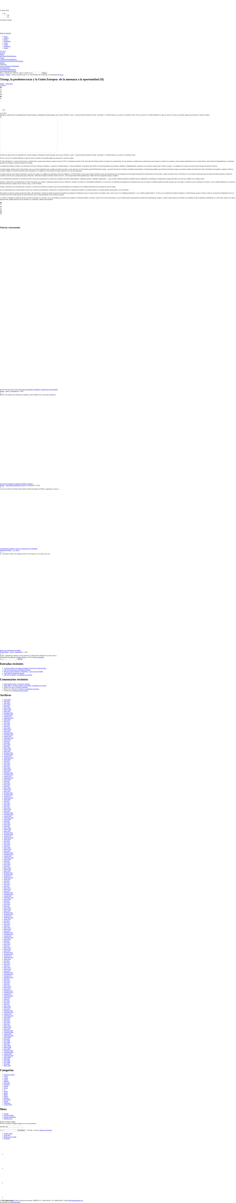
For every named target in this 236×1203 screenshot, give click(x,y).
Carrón (6, 43)
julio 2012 (7, 979)
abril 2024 (7, 746)
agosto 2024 (7, 739)
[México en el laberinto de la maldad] (71, 649)
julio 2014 (7, 941)
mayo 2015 (7, 924)
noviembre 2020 (8, 814)
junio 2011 (7, 1001)
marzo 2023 (7, 768)
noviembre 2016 (8, 894)
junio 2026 (7, 703)
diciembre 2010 (8, 1011)
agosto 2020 (7, 819)
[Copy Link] (118, 98)
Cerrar (5, 36)
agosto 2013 (7, 959)
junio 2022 (7, 783)
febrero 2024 (7, 749)
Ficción (6, 59)
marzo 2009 (7, 1045)
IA (18, 61)
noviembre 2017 (8, 874)
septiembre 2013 (8, 957)
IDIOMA (2, 1126)
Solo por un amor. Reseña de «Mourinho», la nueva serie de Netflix (23, 671)
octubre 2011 (7, 994)
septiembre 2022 (8, 778)
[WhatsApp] (118, 93)
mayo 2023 (7, 764)
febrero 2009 (7, 1047)
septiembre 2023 (8, 758)
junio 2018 (7, 862)
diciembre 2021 (8, 793)
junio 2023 (7, 763)
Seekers (6, 48)
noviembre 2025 (8, 714)
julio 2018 (7, 861)
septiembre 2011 (8, 996)
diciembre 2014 (8, 932)
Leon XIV (3, 66)
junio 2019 (7, 842)
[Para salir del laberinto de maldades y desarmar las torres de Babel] (118, 388)
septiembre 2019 (8, 838)
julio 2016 (7, 901)
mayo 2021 (7, 804)
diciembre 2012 (8, 972)
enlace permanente (38, 657)
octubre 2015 (7, 916)
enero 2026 (7, 711)
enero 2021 (7, 811)
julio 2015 (7, 921)
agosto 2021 (7, 799)
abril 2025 (7, 726)
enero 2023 (7, 771)
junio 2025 (7, 723)
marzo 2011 (7, 1006)
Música (14, 59)
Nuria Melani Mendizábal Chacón (15, 485)
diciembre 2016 (8, 892)
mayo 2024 (7, 744)
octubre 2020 (7, 816)
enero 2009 (7, 1049)
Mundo (2, 84)
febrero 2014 (7, 949)
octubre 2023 (7, 756)
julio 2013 (7, 961)
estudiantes (16, 66)
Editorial (6, 38)
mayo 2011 (7, 1002)
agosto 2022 (7, 779)
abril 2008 (7, 1064)
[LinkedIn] (118, 91)
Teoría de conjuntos (24, 684)
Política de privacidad (10, 1137)
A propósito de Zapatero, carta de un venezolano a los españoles (18, 548)
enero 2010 (7, 1029)
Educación (14, 61)
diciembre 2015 (8, 912)
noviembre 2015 (8, 914)
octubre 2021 (7, 796)
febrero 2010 (7, 1027)
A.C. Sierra (16, 550)
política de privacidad (45, 1130)
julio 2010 (7, 1019)
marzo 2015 (7, 927)
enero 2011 (7, 1009)
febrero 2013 (7, 969)
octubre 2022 (7, 776)
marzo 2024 (7, 748)
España (8, 71)
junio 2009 (7, 1040)
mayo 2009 (7, 1042)
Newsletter (7, 1138)
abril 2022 (7, 786)
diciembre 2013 (8, 952)
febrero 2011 (7, 1007)
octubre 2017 (7, 876)
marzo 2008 (7, 1065)
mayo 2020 (7, 824)
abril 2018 (7, 866)
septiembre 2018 (8, 857)
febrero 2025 (7, 729)
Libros (10, 59)
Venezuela (13, 71)
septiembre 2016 (8, 897)
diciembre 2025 (8, 713)
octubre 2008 (7, 1054)
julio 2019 (7, 841)
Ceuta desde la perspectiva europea (14, 673)
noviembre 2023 (8, 754)
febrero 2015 (7, 929)
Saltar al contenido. (5, 33)
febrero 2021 (7, 809)
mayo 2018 (7, 864)
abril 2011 (6, 1004)
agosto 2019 (7, 839)
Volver (61, 75)
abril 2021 (7, 806)
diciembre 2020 (8, 813)
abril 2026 (7, 706)
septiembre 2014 (8, 937)
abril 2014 (7, 946)
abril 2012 (7, 984)
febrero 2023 (7, 769)
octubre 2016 (7, 896)
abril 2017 (7, 886)
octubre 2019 (7, 836)
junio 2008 (7, 1060)
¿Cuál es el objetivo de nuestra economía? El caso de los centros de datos (25, 668)
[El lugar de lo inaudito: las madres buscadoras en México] (77, 482)
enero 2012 (7, 989)
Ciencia (9, 61)
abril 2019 (7, 846)
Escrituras (6, 1084)
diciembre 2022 (8, 773)
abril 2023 (7, 766)
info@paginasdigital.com (75, 1200)
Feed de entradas (8, 1115)
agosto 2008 (7, 1057)
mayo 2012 (7, 982)
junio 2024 (7, 743)
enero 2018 (7, 871)
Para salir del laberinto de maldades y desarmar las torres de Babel (38, 389)
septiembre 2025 (8, 718)
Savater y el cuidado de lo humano (29, 689)
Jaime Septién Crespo (10, 684)
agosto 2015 (7, 919)
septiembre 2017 (8, 877)
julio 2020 (7, 821)
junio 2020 (7, 823)
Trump (3, 68)
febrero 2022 (7, 789)
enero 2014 (7, 951)
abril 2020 (7, 826)
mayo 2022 (7, 784)
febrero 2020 (7, 829)
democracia (9, 66)
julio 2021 (7, 801)
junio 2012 (7, 981)
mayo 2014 (7, 944)
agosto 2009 (7, 1037)
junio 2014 (7, 942)
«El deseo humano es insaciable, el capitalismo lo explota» (30, 685)
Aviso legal (7, 1135)
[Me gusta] (0, 109)
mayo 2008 (7, 1062)
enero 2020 (7, 831)
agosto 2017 (7, 879)
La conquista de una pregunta (19, 690)
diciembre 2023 (8, 753)
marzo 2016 (7, 907)
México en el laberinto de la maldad (10, 650)
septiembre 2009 (8, 1035)
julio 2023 (7, 761)
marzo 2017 (7, 887)
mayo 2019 (7, 844)
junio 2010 (7, 1020)
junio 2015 (7, 922)
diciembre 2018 (8, 852)
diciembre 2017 (8, 872)
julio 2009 (7, 1039)
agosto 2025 (7, 719)
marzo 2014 (7, 947)
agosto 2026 (7, 699)
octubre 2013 (7, 956)
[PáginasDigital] (17, 29)
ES (4, 13)
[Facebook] (118, 87)
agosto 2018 (7, 859)
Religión (13, 56)
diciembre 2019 (8, 833)
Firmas (6, 39)
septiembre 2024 (8, 738)
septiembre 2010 (8, 1016)
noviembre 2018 (8, 854)
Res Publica (7, 41)
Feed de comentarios (10, 1117)
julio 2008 (7, 1059)
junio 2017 (7, 882)
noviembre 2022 (8, 774)
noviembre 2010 (8, 1012)
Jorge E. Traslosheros (11, 391)
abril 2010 (7, 1024)
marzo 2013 (7, 967)
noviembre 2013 (8, 954)
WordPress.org (8, 1118)
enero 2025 (7, 731)
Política (9, 56)
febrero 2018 (7, 869)
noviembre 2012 (8, 974)
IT (8, 17)
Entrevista (6, 69)
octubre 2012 (7, 976)
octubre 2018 (7, 856)
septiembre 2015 (8, 917)
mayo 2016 (7, 904)
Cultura (6, 44)
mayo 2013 (7, 964)
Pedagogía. (12, 69)
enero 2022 (7, 791)
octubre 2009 (7, 1034)
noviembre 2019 (8, 834)
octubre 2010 (7, 1014)
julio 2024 (7, 741)
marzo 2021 (7, 808)
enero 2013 (7, 971)
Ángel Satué (9, 84)
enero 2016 (7, 911)
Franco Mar (7, 685)
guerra (2, 69)
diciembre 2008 (8, 1050)
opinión (7, 68)
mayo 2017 (7, 884)
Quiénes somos (8, 1133)
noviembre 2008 (8, 1052)
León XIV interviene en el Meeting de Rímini (17, 670)
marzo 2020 (7, 828)
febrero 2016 (7, 909)
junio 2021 (7, 803)
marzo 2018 (7, 867)
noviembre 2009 (8, 1032)
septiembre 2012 (8, 977)
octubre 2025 (7, 716)
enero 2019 (7, 851)
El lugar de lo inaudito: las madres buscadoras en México (16, 484)
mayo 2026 (7, 704)
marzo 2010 (7, 1025)
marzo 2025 (7, 728)
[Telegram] (118, 95)
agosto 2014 (7, 939)
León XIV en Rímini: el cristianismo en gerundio (18, 675)
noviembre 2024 (8, 734)
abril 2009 (7, 1044)
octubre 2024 (7, 736)
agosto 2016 (7, 899)
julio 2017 (7, 881)
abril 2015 (7, 926)
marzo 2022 (7, 788)
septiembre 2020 (8, 818)
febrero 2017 (7, 889)
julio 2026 (7, 701)
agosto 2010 (7, 1017)
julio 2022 (7, 781)
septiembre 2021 (8, 798)
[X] (118, 89)
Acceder (6, 1113)
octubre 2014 (7, 936)
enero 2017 (7, 891)
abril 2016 (7, 906)
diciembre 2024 (8, 733)
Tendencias (7, 46)
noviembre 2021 (8, 794)
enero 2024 (7, 751)
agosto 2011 (7, 997)
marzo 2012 (7, 986)
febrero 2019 (7, 849)
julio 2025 (7, 721)
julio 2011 (6, 999)
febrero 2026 (7, 709)
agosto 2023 (7, 759)
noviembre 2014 (8, 934)
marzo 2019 (7, 847)
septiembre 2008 (8, 1055)
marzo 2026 (7, 708)
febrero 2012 (7, 987)
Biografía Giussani (9, 1074)
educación (3, 71)
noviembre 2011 (8, 992)
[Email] (118, 96)
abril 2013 (7, 966)
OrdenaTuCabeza (15, 1202)
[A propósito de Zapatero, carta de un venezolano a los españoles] (54, 547)
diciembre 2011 (8, 991)
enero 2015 (7, 931)
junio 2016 (7, 902)
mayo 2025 (7, 724)
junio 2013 (7, 962)
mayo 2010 (7, 1022)
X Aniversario (8, 1104)
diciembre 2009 (8, 1030)
